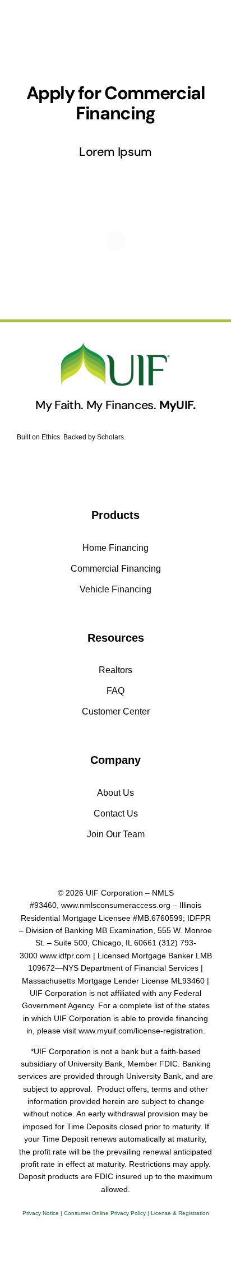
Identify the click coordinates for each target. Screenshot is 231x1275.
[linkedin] (155, 465)
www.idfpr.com (65, 955)
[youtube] (135, 465)
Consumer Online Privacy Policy (105, 1213)
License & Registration (180, 1213)
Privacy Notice (40, 1213)
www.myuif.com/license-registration (140, 1030)
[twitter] (95, 465)
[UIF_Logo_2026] (115, 345)
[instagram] (115, 465)
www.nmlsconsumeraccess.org (115, 905)
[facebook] (75, 465)
